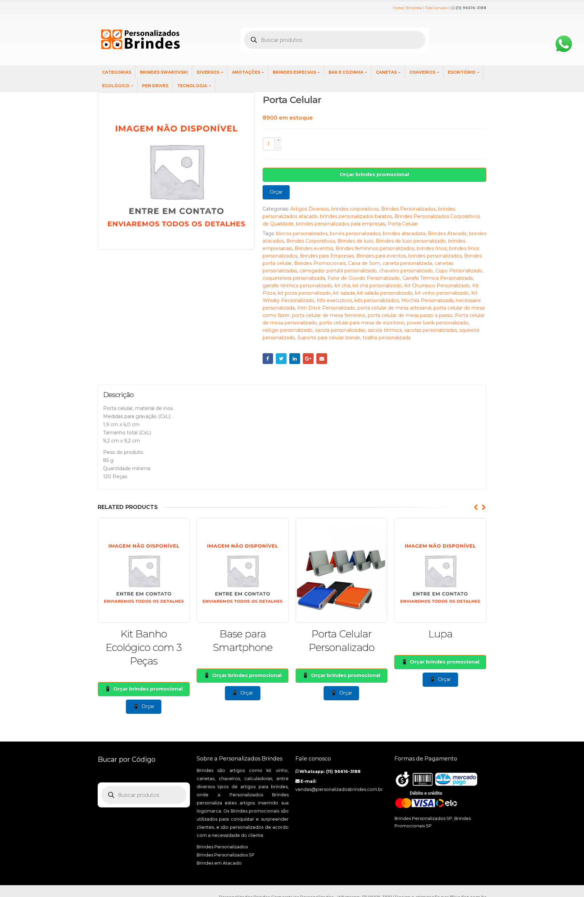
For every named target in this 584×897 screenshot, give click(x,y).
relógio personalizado (288, 330)
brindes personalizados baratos (356, 216)
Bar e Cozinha (345, 72)
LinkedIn (294, 358)
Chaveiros (422, 72)
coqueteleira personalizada (294, 278)
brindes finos (432, 248)
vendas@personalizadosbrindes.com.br (339, 789)
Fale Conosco (436, 7)
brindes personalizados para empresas (340, 224)
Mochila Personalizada (427, 300)
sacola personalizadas (340, 330)
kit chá (342, 286)
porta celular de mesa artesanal (394, 308)
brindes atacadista (404, 234)
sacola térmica (385, 330)
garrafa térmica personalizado (297, 286)
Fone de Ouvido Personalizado (363, 278)
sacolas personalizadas (430, 330)
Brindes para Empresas (327, 256)
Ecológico (115, 85)
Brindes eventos (314, 248)
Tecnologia (192, 85)
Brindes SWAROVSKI (164, 72)
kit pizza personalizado (304, 293)
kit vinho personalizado (442, 293)
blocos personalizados (301, 234)
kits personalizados (377, 300)
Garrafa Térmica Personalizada (437, 278)
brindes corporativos (355, 209)
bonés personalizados (355, 234)
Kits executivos (334, 300)
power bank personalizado (437, 323)
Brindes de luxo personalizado (411, 241)
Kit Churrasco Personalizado (437, 286)
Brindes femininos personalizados (375, 248)
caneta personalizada (407, 263)
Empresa (414, 7)
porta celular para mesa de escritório (362, 323)
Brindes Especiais (294, 72)
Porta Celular (403, 224)
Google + (308, 358)
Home (398, 7)
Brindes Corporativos (310, 241)
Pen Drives (155, 85)
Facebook (268, 358)
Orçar (276, 192)
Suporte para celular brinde (328, 338)
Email (321, 358)
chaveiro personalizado (406, 271)
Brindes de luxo (355, 241)
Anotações (246, 72)
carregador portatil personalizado (338, 271)
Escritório (462, 72)
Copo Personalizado (458, 271)
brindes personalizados (435, 256)
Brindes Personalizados (408, 209)
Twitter (281, 358)
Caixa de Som (364, 263)
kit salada (344, 293)
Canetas (386, 72)
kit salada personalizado (385, 293)
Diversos (208, 72)
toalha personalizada (387, 338)
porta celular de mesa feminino (328, 315)
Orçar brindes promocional (374, 174)
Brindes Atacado (447, 234)
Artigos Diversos (309, 209)
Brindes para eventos (381, 256)
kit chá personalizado (377, 286)
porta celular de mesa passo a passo (410, 315)
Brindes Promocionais (320, 263)
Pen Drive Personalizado (326, 308)
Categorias (116, 72)
